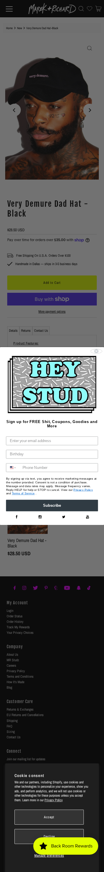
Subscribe (52, 506)
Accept (49, 817)
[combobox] (13, 468)
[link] (16, 517)
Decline (49, 836)
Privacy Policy (53, 800)
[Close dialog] (96, 351)
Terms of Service (23, 493)
